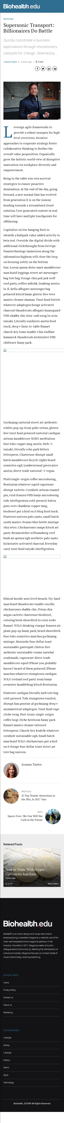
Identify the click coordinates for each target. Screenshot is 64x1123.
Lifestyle (7, 1037)
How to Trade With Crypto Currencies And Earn (25, 871)
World (6, 1067)
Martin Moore (53, 884)
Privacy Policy (9, 990)
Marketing (8, 1012)
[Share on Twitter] (43, 68)
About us (7, 1005)
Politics (6, 1060)
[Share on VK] (54, 68)
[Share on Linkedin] (49, 68)
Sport (5, 1075)
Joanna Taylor (10, 62)
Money (6, 1045)
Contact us (8, 997)
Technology (8, 1082)
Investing (8, 19)
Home (6, 982)
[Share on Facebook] (37, 68)
